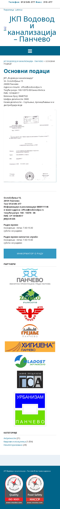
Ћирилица (9, 9)
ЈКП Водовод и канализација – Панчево (32, 28)
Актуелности (10, 438)
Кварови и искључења (15, 441)
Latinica (18, 9)
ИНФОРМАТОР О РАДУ (30, 253)
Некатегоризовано (13, 445)
